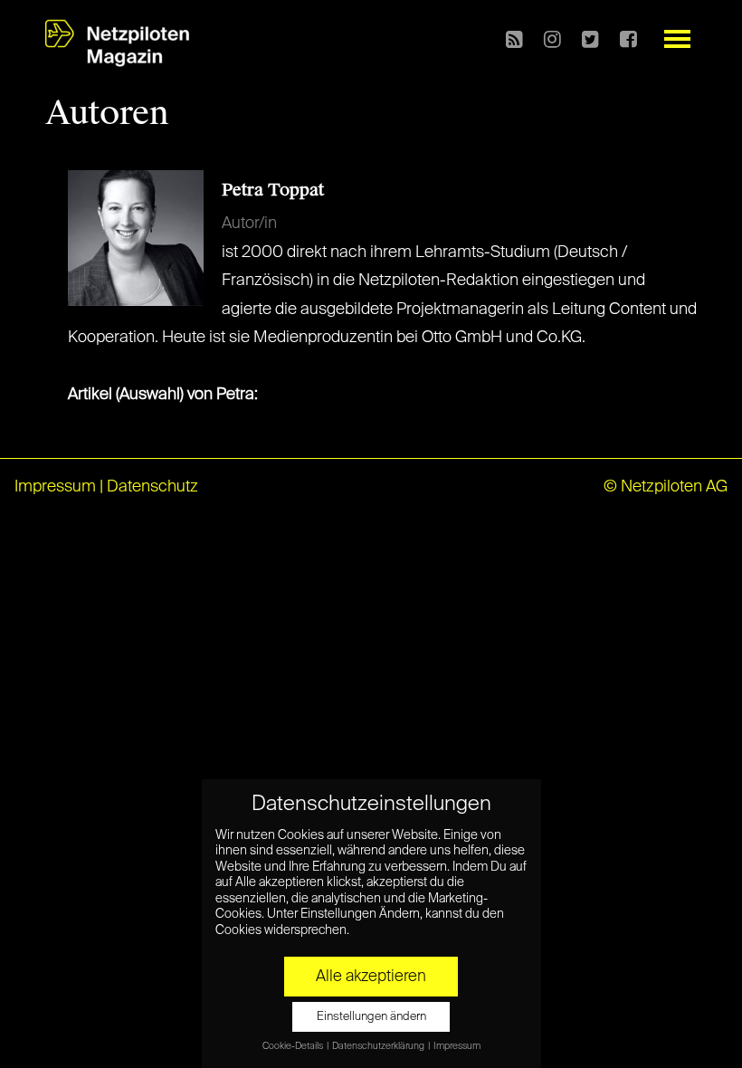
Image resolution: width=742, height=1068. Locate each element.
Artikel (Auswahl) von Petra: (163, 394)
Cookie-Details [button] (293, 1046)
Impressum (55, 487)
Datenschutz (152, 487)
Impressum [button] (456, 1046)
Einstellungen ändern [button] (371, 1017)
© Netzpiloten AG (666, 487)
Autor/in (249, 223)
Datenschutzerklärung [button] (379, 1046)
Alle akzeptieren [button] (371, 976)
